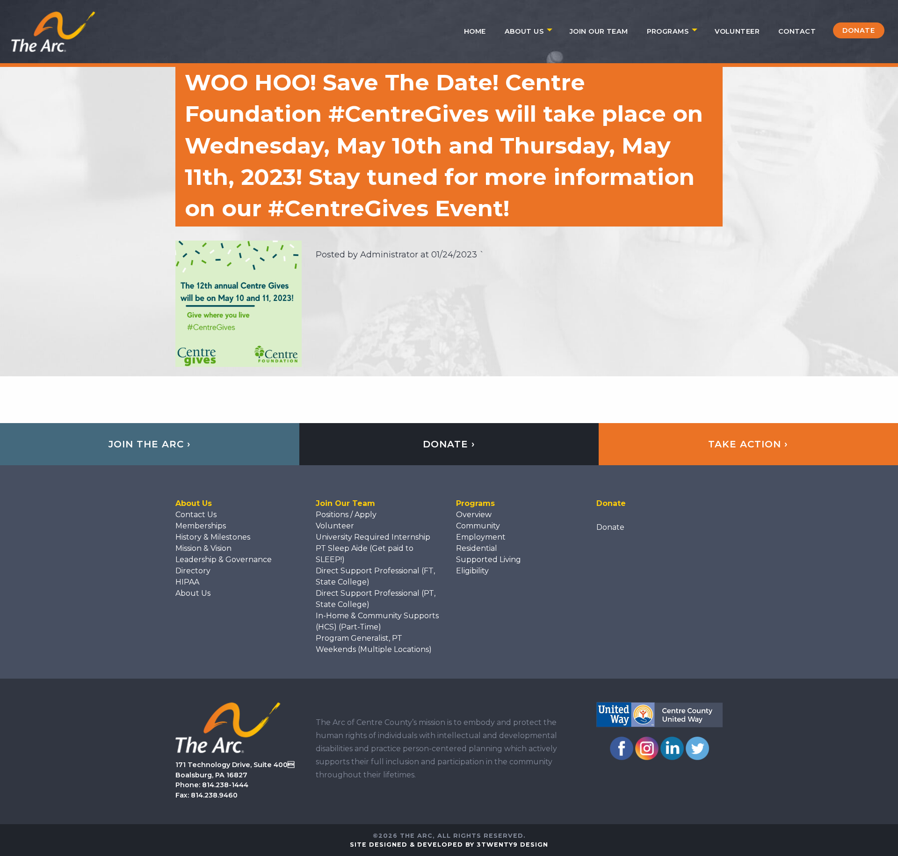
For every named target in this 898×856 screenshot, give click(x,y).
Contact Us (196, 514)
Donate (858, 30)
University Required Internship (373, 537)
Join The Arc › (150, 444)
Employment (481, 537)
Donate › (449, 444)
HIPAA (187, 582)
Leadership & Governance (223, 559)
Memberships (200, 525)
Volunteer (737, 31)
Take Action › (748, 444)
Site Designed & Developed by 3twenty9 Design (449, 844)
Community (478, 525)
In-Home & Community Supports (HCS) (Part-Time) (377, 621)
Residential (476, 548)
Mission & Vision (203, 548)
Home (475, 31)
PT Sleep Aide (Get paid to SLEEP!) (364, 554)
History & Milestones (212, 537)
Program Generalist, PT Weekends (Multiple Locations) (374, 644)
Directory (192, 570)
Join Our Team (599, 31)
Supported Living (488, 559)
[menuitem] (475, 31)
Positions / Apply (346, 514)
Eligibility (472, 570)
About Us (524, 31)
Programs (667, 31)
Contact (797, 31)
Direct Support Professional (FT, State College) (375, 576)
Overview (474, 514)
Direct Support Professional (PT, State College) (375, 599)
